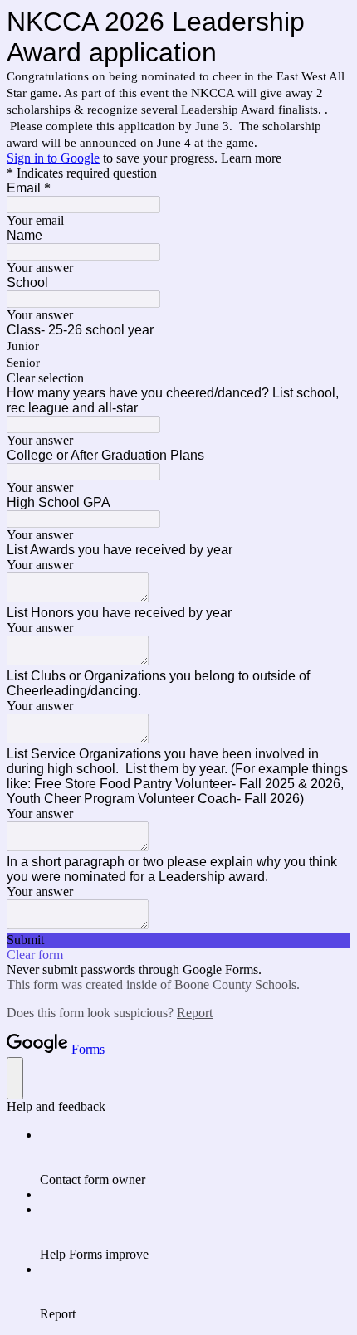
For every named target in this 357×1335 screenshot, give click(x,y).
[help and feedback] (15, 1078)
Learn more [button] (251, 158)
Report (195, 1013)
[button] (178, 378)
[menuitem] (195, 1157)
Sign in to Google (53, 158)
